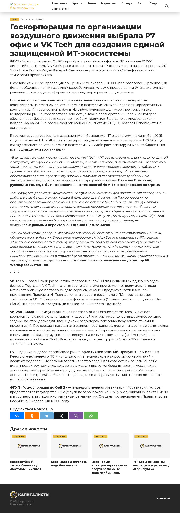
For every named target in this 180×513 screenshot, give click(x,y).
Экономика (59, 3)
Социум (127, 3)
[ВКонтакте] (17, 415)
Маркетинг (108, 3)
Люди (154, 3)
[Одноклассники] (32, 415)
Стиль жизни (60, 8)
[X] (61, 415)
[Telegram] (47, 415)
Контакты (163, 498)
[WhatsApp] (91, 415)
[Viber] (76, 415)
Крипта (77, 3)
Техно (92, 3)
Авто (141, 3)
